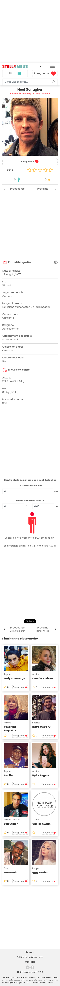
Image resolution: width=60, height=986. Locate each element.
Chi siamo (30, 952)
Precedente (17, 189)
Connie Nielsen (42, 678)
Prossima (42, 189)
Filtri (12, 73)
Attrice (36, 674)
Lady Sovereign (14, 678)
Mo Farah (10, 872)
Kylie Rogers (40, 775)
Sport (7, 868)
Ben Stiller (11, 824)
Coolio (8, 775)
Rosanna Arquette (10, 728)
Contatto (30, 961)
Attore (7, 819)
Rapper (7, 674)
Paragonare (44, 73)
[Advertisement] (30, 31)
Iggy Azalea (40, 872)
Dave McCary (41, 727)
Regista (36, 722)
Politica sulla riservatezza (30, 957)
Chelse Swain (41, 824)
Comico (16, 819)
